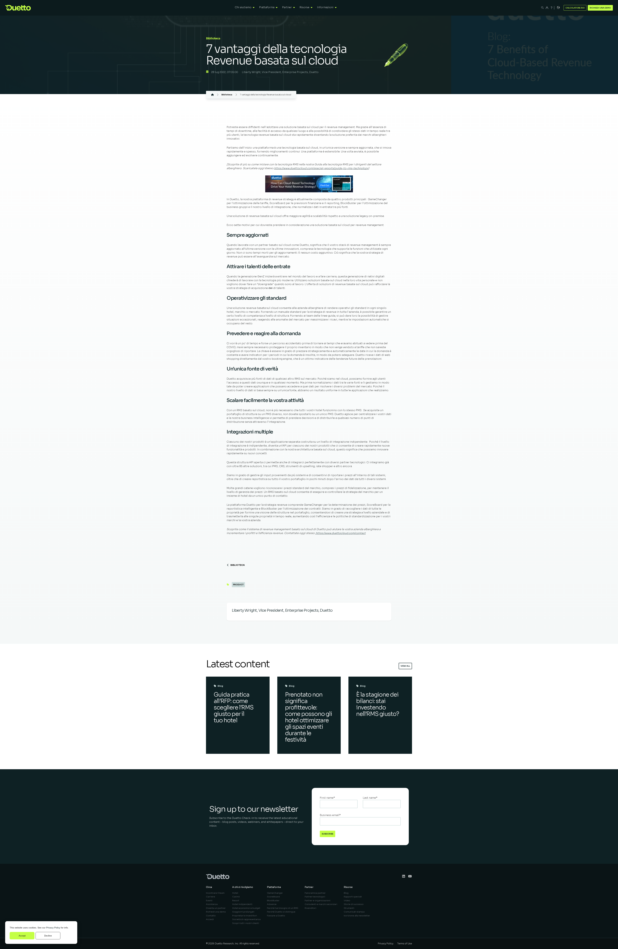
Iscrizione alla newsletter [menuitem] (357, 915)
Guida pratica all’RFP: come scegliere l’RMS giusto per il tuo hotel (233, 707)
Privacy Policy (53, 927)
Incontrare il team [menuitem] (215, 893)
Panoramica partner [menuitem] (315, 893)
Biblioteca (237, 565)
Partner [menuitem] (309, 887)
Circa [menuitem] (209, 887)
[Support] (551, 7)
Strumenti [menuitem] (349, 908)
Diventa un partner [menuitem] (216, 908)
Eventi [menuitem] (209, 900)
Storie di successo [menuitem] (354, 904)
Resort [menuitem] (235, 900)
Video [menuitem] (347, 900)
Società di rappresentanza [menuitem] (246, 919)
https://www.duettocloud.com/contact (340, 533)
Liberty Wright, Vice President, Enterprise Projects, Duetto (280, 72)
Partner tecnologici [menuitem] (315, 896)
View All (405, 666)
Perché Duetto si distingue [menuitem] (281, 911)
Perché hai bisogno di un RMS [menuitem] (282, 908)
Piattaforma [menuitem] (274, 887)
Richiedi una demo (600, 8)
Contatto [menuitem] (211, 915)
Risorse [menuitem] (348, 887)
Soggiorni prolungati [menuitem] (243, 911)
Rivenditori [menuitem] (310, 908)
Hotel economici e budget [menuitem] (246, 908)
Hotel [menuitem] (235, 893)
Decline (48, 935)
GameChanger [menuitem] (275, 893)
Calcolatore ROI (575, 8)
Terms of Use (404, 943)
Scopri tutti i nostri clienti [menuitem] (245, 923)
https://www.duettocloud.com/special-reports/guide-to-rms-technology (321, 168)
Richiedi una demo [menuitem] (216, 911)
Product (238, 584)
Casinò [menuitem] (236, 896)
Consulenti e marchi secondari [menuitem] (321, 904)
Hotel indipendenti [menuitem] (242, 904)
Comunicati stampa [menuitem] (354, 911)
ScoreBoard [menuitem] (273, 896)
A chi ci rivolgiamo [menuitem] (242, 887)
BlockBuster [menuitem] (273, 900)
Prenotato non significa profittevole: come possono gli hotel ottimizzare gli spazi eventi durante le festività (308, 717)
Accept (22, 935)
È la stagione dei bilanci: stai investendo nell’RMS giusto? (377, 704)
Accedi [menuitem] (210, 919)
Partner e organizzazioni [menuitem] (317, 900)
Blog (220, 685)
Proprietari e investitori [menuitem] (244, 915)
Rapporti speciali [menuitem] (353, 896)
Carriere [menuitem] (210, 896)
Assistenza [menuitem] (212, 904)
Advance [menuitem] (271, 904)
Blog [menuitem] (346, 893)
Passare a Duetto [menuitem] (276, 915)
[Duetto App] (547, 7)
